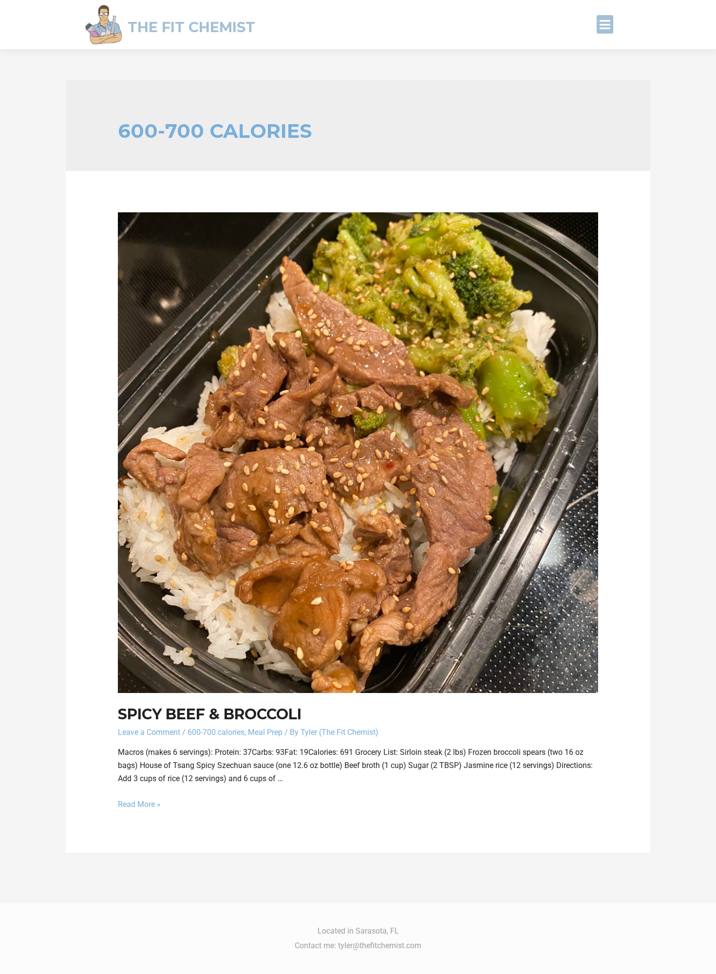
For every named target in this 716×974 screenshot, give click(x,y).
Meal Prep (265, 732)
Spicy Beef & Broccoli (209, 714)
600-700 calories (216, 732)
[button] (605, 24)
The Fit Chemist (191, 27)
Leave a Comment (149, 732)
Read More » (139, 804)
